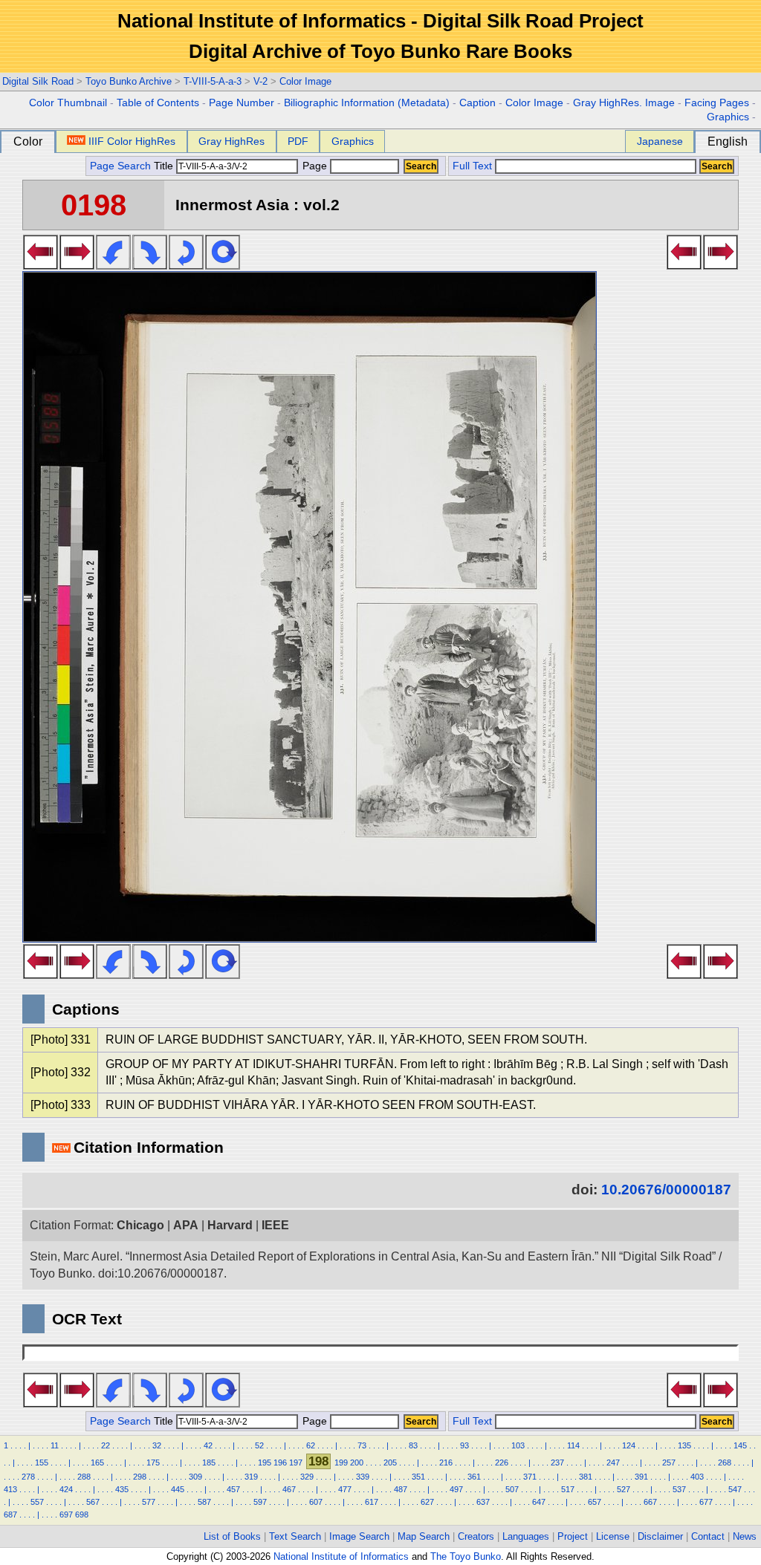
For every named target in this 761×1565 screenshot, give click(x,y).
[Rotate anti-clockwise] (113, 265)
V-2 (260, 81)
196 (280, 1462)
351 (418, 1476)
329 (307, 1476)
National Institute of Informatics (341, 1556)
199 (341, 1462)
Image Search (359, 1536)
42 (208, 1445)
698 (81, 1514)
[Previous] (40, 265)
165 (97, 1462)
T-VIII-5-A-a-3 (213, 81)
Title (165, 166)
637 (483, 1501)
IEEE (275, 1225)
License (612, 1536)
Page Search (120, 166)
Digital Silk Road (38, 81)
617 (371, 1501)
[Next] (76, 265)
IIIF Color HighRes (131, 141)
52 (259, 1445)
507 (512, 1489)
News (745, 1536)
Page (314, 166)
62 (310, 1445)
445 (177, 1489)
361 (474, 1476)
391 (641, 1476)
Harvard (230, 1225)
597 (260, 1501)
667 (650, 1501)
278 (28, 1476)
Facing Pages (716, 102)
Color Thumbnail (68, 102)
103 (518, 1445)
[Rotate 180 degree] (186, 265)
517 (567, 1489)
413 (10, 1489)
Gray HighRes (231, 141)
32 (156, 1445)
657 (594, 1501)
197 (295, 1462)
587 (204, 1501)
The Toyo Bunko (465, 1556)
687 (10, 1514)
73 (361, 1445)
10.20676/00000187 (666, 1189)
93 (464, 1445)
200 (356, 1462)
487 (400, 1489)
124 (628, 1445)
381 (585, 1476)
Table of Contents (158, 102)
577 (148, 1501)
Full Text (472, 166)
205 (390, 1462)
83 (413, 1445)
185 (209, 1462)
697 (66, 1514)
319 (251, 1476)
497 (456, 1489)
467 (289, 1489)
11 (55, 1445)
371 (530, 1476)
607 (316, 1501)
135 (684, 1445)
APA (185, 1225)
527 (623, 1489)
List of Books (232, 1536)
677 (706, 1501)
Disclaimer (660, 1536)
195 (264, 1462)
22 (105, 1445)
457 (233, 1489)
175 (153, 1462)
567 (93, 1501)
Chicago (140, 1225)
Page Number (241, 102)
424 (66, 1489)
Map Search (424, 1536)
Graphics (728, 117)
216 (446, 1462)
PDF (298, 141)
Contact (708, 1536)
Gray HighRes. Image (624, 102)
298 (139, 1476)
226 (501, 1462)
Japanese (660, 141)
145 (740, 1445)
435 (122, 1489)
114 (573, 1445)
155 (41, 1462)
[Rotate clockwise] (149, 265)
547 (735, 1489)
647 (538, 1501)
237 (557, 1462)
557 (37, 1501)
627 (427, 1501)
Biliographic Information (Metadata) (367, 102)
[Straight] (222, 265)
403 (697, 1476)
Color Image (305, 81)
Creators (476, 1536)
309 (195, 1476)
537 (679, 1489)
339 (362, 1476)
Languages (525, 1536)
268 (724, 1462)
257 (669, 1462)
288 (84, 1476)
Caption (477, 102)
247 (613, 1462)
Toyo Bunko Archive (128, 81)
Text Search (295, 1536)
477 (345, 1489)
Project (572, 1536)
